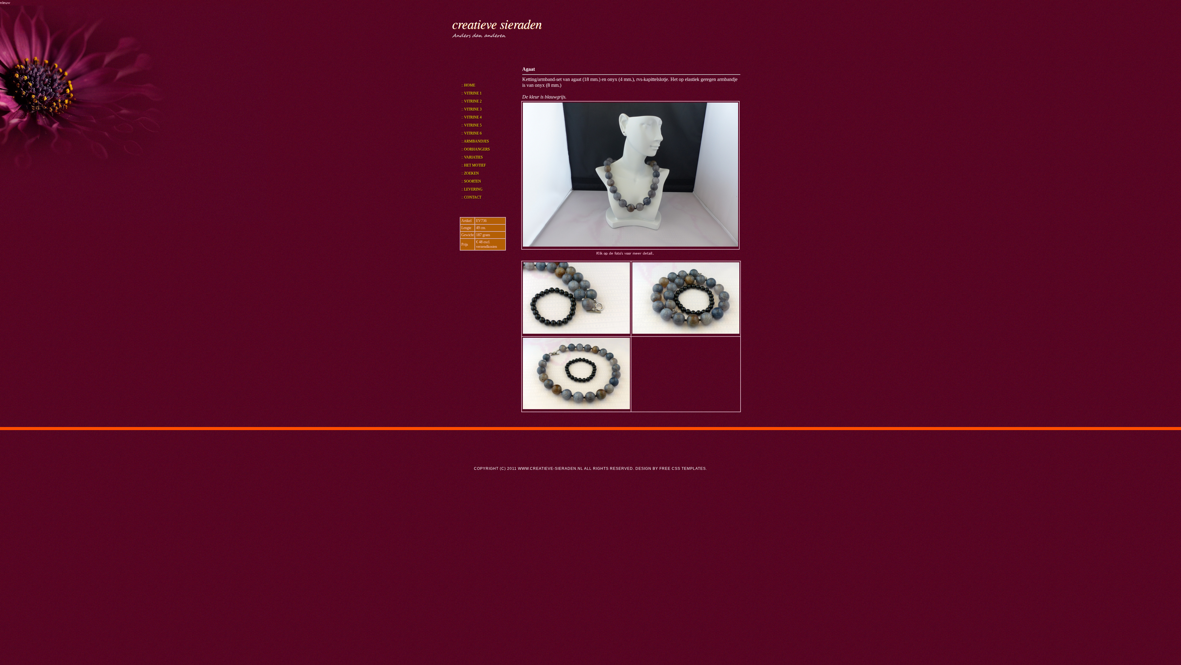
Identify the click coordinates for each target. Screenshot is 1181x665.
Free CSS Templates (682, 468)
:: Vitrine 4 (471, 117)
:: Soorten (471, 181)
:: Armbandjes (475, 141)
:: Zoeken (470, 173)
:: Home (468, 85)
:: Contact (471, 197)
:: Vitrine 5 (471, 125)
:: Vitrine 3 (471, 109)
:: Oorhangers (475, 149)
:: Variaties (472, 157)
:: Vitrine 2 (471, 101)
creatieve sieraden (497, 23)
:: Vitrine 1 (471, 93)
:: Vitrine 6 (471, 133)
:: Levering (472, 189)
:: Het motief (473, 165)
